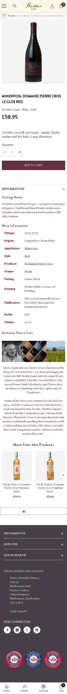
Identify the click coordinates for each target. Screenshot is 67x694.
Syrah (28, 271)
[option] (33, 52)
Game (28, 279)
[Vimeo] (36, 630)
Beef (37, 279)
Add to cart (33, 165)
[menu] (4, 6)
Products (25, 16)
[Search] (14, 6)
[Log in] (52, 6)
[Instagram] (17, 630)
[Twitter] (27, 630)
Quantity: (8, 145)
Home (11, 16)
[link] (24, 688)
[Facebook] (7, 630)
